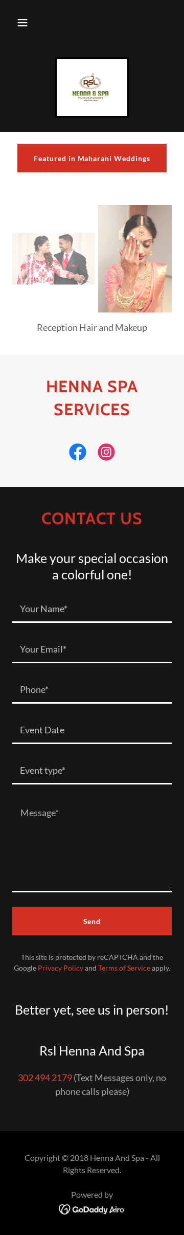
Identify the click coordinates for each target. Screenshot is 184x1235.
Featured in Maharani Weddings (92, 158)
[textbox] (92, 609)
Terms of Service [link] (124, 967)
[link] (92, 87)
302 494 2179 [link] (45, 1077)
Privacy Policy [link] (60, 967)
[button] (22, 22)
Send (92, 921)
